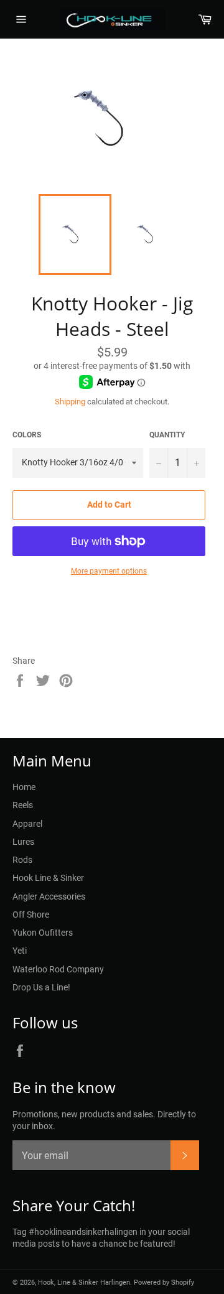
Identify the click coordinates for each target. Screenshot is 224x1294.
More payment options (109, 571)
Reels (22, 805)
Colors (26, 435)
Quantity (167, 435)
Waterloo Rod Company (58, 969)
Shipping (70, 401)
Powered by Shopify (164, 1282)
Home (23, 787)
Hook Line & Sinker (48, 878)
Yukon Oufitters (42, 933)
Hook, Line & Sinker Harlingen (84, 1282)
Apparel (27, 824)
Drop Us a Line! (41, 987)
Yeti (19, 951)
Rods (22, 860)
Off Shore (30, 914)
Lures (23, 842)
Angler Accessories (48, 896)
